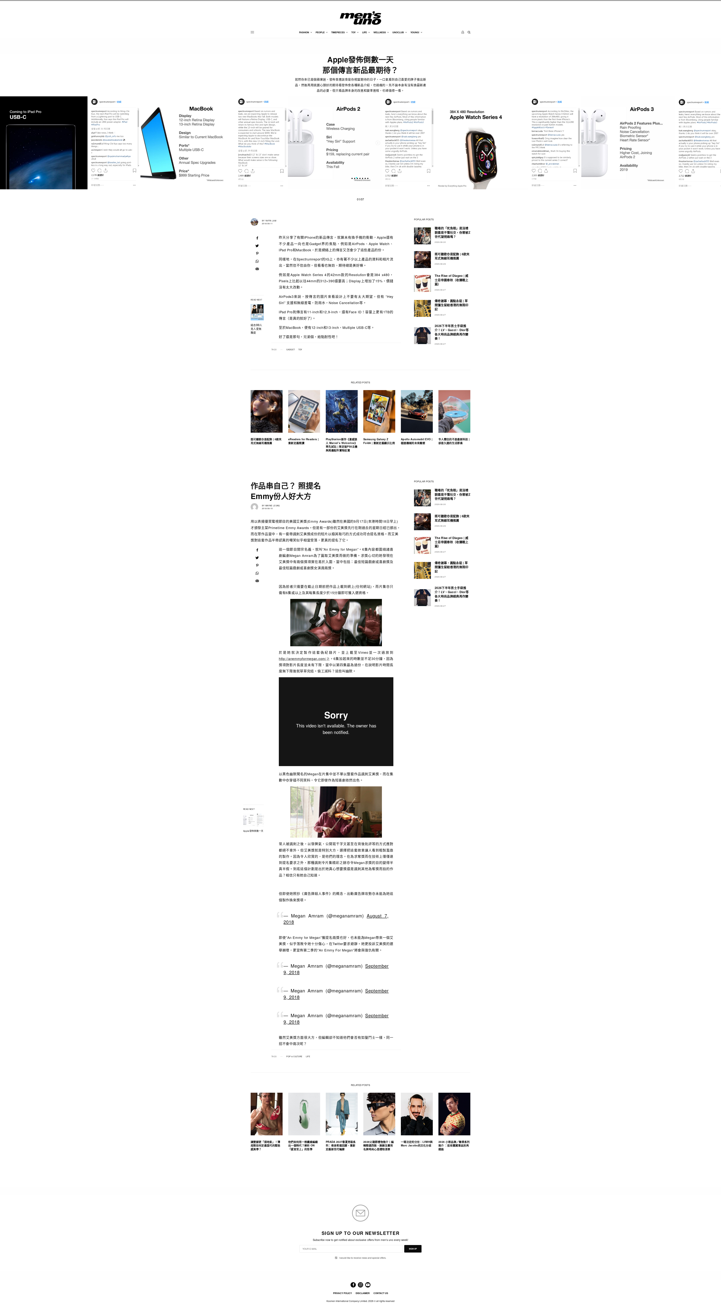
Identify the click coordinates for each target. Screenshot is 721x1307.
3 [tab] (361, 178)
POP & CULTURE (294, 1056)
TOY (300, 349)
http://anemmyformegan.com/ (302, 658)
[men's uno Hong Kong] (360, 18)
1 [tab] (356, 178)
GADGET (290, 349)
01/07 (360, 199)
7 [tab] (372, 178)
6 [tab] (369, 178)
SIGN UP (413, 1248)
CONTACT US (380, 1293)
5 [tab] (367, 178)
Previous (152, 142)
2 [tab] (359, 178)
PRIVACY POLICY (342, 1293)
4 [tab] (364, 178)
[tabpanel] (360, 142)
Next (569, 142)
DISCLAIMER (363, 1293)
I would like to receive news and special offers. (362, 1258)
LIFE (308, 1056)
